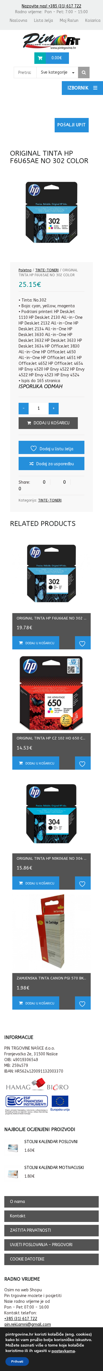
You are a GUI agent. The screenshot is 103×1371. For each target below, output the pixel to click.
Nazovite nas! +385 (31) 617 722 (51, 6)
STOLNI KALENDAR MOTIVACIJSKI (54, 1167)
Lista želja (43, 20)
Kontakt (17, 1216)
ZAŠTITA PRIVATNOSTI (30, 1230)
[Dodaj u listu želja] (83, 642)
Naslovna (18, 20)
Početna (25, 270)
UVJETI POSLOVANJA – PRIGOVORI (41, 1244)
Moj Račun (69, 20)
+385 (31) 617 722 (20, 1318)
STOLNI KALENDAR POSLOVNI (51, 1141)
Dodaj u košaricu (52, 423)
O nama (17, 1201)
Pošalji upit (72, 125)
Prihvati (17, 1361)
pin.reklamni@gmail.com (27, 1324)
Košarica (92, 20)
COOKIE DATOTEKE (27, 1259)
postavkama (63, 1350)
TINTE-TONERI (47, 270)
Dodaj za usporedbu (55, 464)
